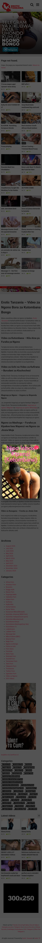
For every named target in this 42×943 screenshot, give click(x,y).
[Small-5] (21, 749)
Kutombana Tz (11, 627)
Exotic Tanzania (27, 938)
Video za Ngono (11, 676)
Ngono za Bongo (12, 644)
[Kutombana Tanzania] (12, 7)
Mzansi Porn (10, 639)
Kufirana (9, 602)
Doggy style (10, 589)
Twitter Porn (10, 671)
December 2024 (11, 566)
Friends (15, 925)
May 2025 (9, 561)
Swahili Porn (10, 659)
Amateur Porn (11, 585)
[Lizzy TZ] (21, 471)
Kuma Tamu (10, 609)
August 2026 (10, 546)
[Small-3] (21, 712)
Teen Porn (9, 664)
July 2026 (9, 548)
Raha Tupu (10, 654)
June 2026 (10, 551)
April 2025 (9, 563)
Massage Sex (10, 634)
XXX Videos (10, 678)
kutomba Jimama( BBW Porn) (17, 614)
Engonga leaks (11, 594)
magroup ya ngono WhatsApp (26, 408)
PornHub (9, 651)
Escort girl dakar (24, 925)
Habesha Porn (11, 597)
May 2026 (9, 553)
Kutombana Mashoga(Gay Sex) (17, 624)
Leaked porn (10, 629)
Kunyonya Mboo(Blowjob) (15, 612)
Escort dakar (34, 925)
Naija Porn (9, 641)
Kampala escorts (7, 927)
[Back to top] (38, 938)
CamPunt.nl (14, 755)
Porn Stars (10, 649)
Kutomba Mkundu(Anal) (14, 619)
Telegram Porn (11, 666)
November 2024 (11, 568)
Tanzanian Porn (11, 661)
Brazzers (9, 587)
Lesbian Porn (10, 631)
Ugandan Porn (11, 673)
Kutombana (19, 929)
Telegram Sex (18, 927)
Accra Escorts (29, 927)
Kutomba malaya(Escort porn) (17, 617)
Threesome (10, 669)
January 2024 (11, 571)
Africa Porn (10, 582)
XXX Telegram (28, 929)
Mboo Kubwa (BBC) (13, 636)
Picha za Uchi (11, 646)
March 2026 (10, 558)
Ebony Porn (10, 592)
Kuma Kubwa (11, 607)
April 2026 (9, 556)
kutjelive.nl (5, 755)
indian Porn (10, 599)
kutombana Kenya (12, 622)
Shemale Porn (11, 656)
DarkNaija (10, 929)
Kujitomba (9, 604)
